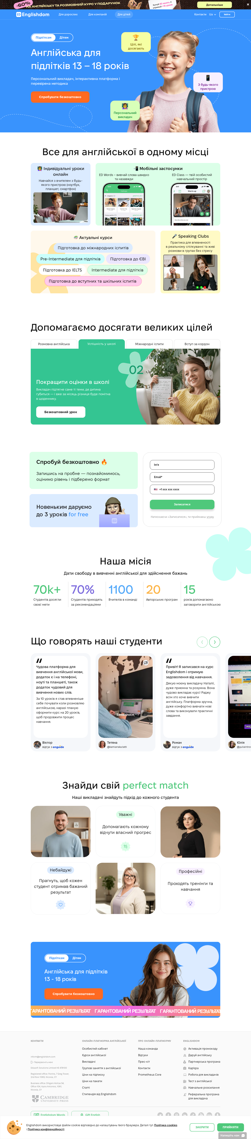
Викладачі (88, 1061)
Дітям (77, 958)
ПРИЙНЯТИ (231, 1127)
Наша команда (148, 1048)
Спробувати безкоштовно (60, 97)
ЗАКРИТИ (202, 1127)
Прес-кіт (144, 1061)
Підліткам (56, 958)
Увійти (227, 14)
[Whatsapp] (41, 1049)
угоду (210, 516)
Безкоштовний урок (60, 412)
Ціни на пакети (92, 1081)
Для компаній (97, 14)
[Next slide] (214, 642)
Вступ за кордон (197, 344)
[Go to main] (32, 14)
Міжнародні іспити (149, 344)
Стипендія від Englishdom (99, 1094)
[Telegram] (50, 1049)
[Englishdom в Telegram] (160, 1115)
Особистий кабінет (95, 1048)
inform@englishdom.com (43, 1057)
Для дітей (124, 14)
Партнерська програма (204, 1061)
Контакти (200, 14)
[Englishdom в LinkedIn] (184, 1115)
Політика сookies (165, 1125)
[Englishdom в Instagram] (176, 1115)
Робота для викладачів (203, 1074)
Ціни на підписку (93, 1074)
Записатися (182, 504)
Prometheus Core (149, 1074)
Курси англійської (94, 1055)
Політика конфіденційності (46, 1129)
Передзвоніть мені (43, 1062)
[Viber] (33, 1049)
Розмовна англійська (54, 344)
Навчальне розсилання (204, 1087)
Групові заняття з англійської (101, 1068)
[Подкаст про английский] (217, 1115)
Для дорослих (68, 14)
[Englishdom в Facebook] (168, 1115)
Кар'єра (193, 1068)
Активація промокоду (202, 1048)
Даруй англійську (200, 1055)
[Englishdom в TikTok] (193, 1115)
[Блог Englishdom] (209, 1115)
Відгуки (143, 1055)
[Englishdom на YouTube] (201, 1115)
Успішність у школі (101, 343)
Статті (86, 1087)
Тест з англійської (200, 1081)
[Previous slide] (202, 642)
